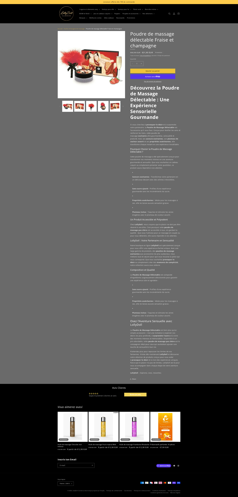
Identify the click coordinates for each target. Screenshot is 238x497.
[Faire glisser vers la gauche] (60, 106)
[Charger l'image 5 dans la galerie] (115, 106)
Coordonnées (128, 490)
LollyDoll (75, 490)
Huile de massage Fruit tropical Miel (102, 445)
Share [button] (134, 379)
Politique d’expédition (174, 490)
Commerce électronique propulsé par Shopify (91, 490)
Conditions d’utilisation (159, 490)
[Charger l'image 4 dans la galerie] (103, 106)
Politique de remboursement (142, 490)
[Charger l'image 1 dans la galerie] (67, 106)
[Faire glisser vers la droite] (123, 106)
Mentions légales (175, 492)
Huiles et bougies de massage (74, 29)
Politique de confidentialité (114, 490)
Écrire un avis (135, 395)
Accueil (60, 29)
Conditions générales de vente (159, 492)
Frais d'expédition (145, 55)
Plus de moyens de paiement (152, 81)
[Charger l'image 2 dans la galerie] (79, 106)
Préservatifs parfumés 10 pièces (162, 445)
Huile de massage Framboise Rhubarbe (134, 445)
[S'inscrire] (92, 465)
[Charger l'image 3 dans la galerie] (91, 106)
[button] (89, 9)
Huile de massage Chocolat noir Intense (70, 445)
